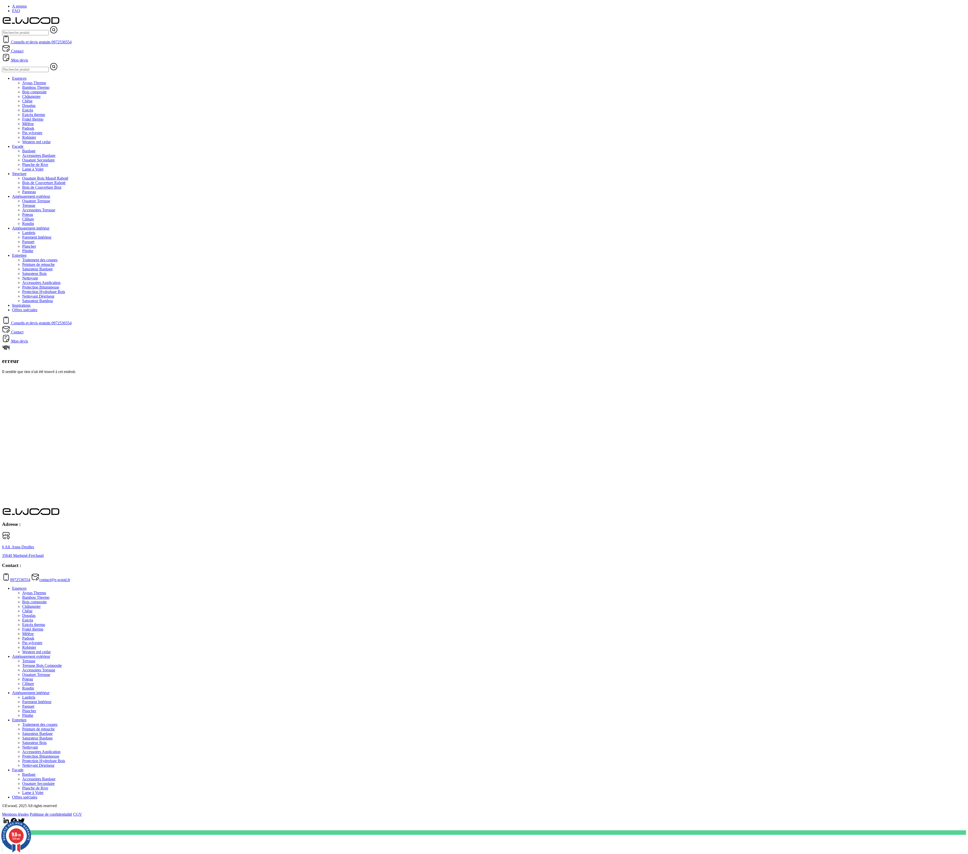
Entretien (19, 255)
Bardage (29, 151)
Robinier (29, 137)
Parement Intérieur (36, 237)
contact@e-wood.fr (54, 580)
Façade (17, 146)
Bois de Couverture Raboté (44, 183)
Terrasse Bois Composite (42, 665)
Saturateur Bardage (37, 269)
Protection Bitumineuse (40, 287)
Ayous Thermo (34, 83)
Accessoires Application (41, 282)
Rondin (28, 223)
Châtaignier (31, 96)
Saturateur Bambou (37, 301)
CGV (77, 814)
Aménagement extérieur (31, 196)
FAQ (16, 11)
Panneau (29, 192)
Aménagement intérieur (30, 228)
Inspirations (21, 305)
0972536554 (20, 580)
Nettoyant (30, 278)
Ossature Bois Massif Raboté (45, 178)
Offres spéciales (24, 310)
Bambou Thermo (35, 87)
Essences (19, 78)
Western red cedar (36, 142)
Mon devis (19, 60)
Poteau (27, 214)
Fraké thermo (32, 119)
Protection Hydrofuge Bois (43, 292)
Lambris (28, 233)
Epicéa (27, 110)
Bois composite (34, 92)
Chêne (27, 101)
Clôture (28, 219)
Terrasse (28, 205)
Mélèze (28, 124)
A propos (19, 6)
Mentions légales (15, 814)
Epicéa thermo (33, 114)
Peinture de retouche (38, 264)
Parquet (28, 242)
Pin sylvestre (32, 133)
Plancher (29, 246)
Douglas (29, 105)
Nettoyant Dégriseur (38, 296)
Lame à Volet (32, 169)
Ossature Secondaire (38, 160)
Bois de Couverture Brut (41, 187)
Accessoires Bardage (38, 155)
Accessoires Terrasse (38, 210)
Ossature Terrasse (36, 201)
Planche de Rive (35, 164)
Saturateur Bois (34, 273)
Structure (19, 174)
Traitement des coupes (39, 260)
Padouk (28, 128)
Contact (16, 51)
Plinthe (27, 251)
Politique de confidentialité (51, 814)
